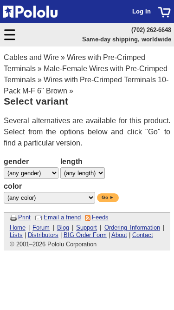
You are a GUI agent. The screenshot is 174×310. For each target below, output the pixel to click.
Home (18, 227)
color (13, 186)
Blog (63, 227)
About (119, 234)
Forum (41, 227)
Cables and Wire (31, 57)
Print (24, 217)
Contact (142, 234)
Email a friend (62, 217)
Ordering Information (132, 227)
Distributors (43, 234)
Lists (16, 234)
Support (86, 227)
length (71, 161)
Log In (141, 11)
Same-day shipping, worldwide (126, 39)
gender (16, 161)
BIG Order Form (85, 234)
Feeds (100, 217)
